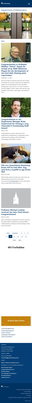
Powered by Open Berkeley (23, 389)
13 (22, 237)
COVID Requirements (7, 330)
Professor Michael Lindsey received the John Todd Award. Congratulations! (15, 212)
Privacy (28, 395)
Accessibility (27, 391)
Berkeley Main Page (7, 367)
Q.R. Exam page (13, 181)
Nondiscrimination (26, 393)
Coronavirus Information (8, 334)
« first (8, 233)
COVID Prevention (7, 336)
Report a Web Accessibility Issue (10, 362)
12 (18, 237)
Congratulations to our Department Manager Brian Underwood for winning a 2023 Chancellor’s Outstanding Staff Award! (14, 123)
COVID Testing (6, 332)
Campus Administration (8, 369)
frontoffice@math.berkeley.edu (10, 358)
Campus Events (5, 377)
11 (15, 237)
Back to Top (28, 401)
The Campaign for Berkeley (8, 373)
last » (21, 240)
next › (15, 240)
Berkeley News (5, 371)
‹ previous (15, 233)
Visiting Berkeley (6, 375)
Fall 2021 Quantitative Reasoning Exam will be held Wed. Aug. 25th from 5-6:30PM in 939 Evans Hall (15, 168)
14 (26, 237)
